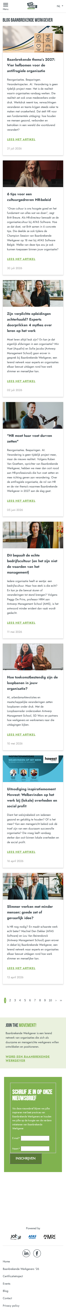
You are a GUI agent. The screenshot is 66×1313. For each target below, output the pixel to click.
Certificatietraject (13, 1276)
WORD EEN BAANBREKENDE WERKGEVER (28, 1059)
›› (61, 1000)
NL (59, 6)
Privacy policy (11, 1306)
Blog (5, 1291)
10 (50, 1000)
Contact (7, 1298)
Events (6, 1284)
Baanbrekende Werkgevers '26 (21, 1269)
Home (6, 1261)
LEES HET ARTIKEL (21, 139)
